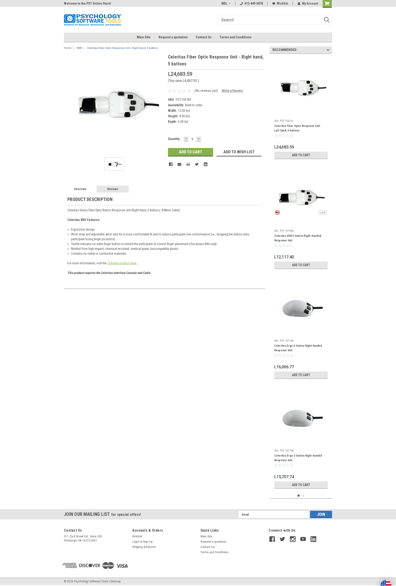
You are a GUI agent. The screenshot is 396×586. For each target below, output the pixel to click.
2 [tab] (303, 495)
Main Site (144, 37)
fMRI (79, 48)
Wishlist (282, 3)
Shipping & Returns (144, 547)
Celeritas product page (122, 263)
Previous (324, 50)
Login (135, 541)
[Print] (188, 164)
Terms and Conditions (235, 37)
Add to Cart (301, 155)
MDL (224, 3)
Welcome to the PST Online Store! (87, 3)
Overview (80, 189)
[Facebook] (171, 164)
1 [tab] (298, 495)
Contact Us (204, 37)
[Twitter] (197, 164)
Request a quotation (173, 37)
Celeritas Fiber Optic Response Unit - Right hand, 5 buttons (122, 48)
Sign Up (147, 541)
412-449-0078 (254, 3)
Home (68, 48)
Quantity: (174, 139)
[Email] (179, 164)
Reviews (112, 189)
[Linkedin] (205, 164)
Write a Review (232, 90)
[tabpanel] (301, 109)
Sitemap (115, 581)
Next (328, 50)
